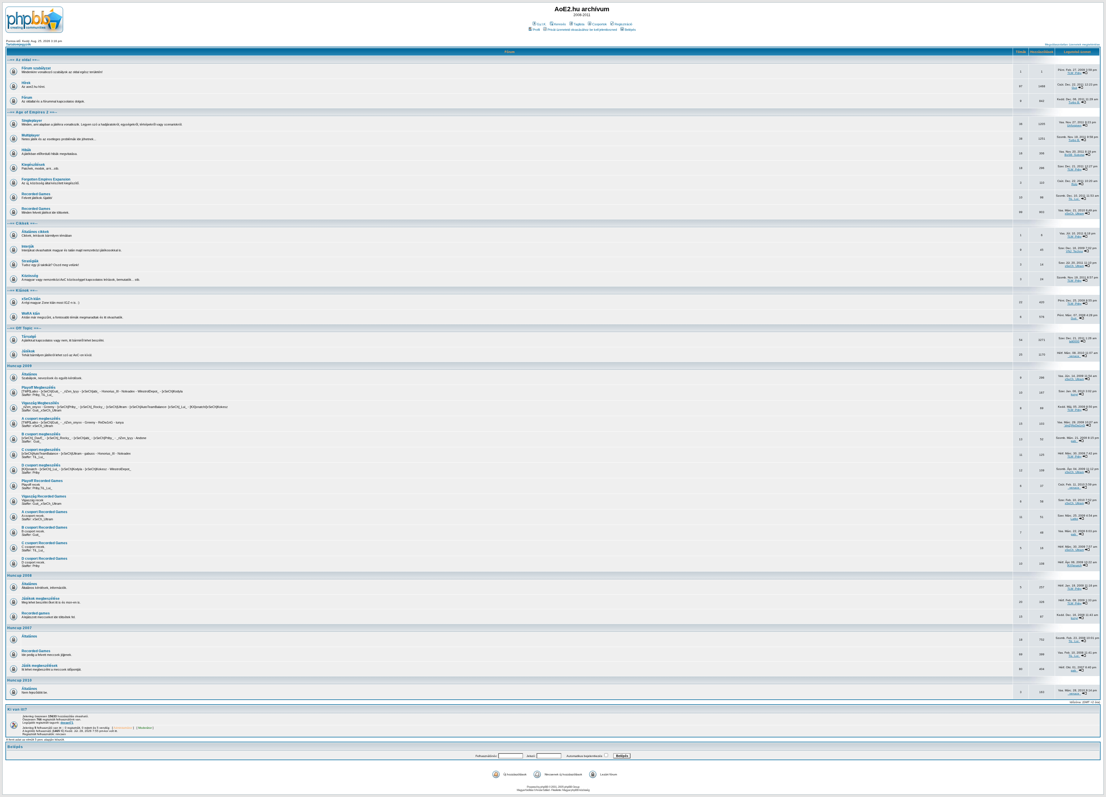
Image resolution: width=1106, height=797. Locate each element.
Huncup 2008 (19, 576)
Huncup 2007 (19, 628)
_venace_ (1074, 356)
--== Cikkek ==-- (22, 223)
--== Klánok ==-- (22, 291)
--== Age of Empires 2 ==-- (32, 112)
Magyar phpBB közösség (576, 790)
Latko (1074, 518)
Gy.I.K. (541, 24)
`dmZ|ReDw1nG (1074, 425)
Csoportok (599, 24)
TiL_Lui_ (1074, 198)
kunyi (1074, 394)
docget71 (66, 722)
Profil (536, 29)
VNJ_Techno (1074, 251)
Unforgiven (1074, 125)
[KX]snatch (1074, 565)
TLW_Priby (1074, 73)
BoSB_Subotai (1074, 154)
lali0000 (1074, 341)
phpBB (544, 786)
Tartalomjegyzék (18, 44)
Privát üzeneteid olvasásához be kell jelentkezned (582, 29)
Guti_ (1074, 318)
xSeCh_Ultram (1074, 213)
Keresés (560, 24)
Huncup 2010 (19, 680)
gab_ (1074, 441)
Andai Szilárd (543, 790)
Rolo (1074, 184)
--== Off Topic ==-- (24, 328)
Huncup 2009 (19, 366)
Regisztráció (623, 24)
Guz (1074, 87)
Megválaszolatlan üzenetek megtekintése (1072, 44)
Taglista (579, 24)
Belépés (630, 29)
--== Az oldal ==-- (23, 60)
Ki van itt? (17, 709)
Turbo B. (1074, 102)
